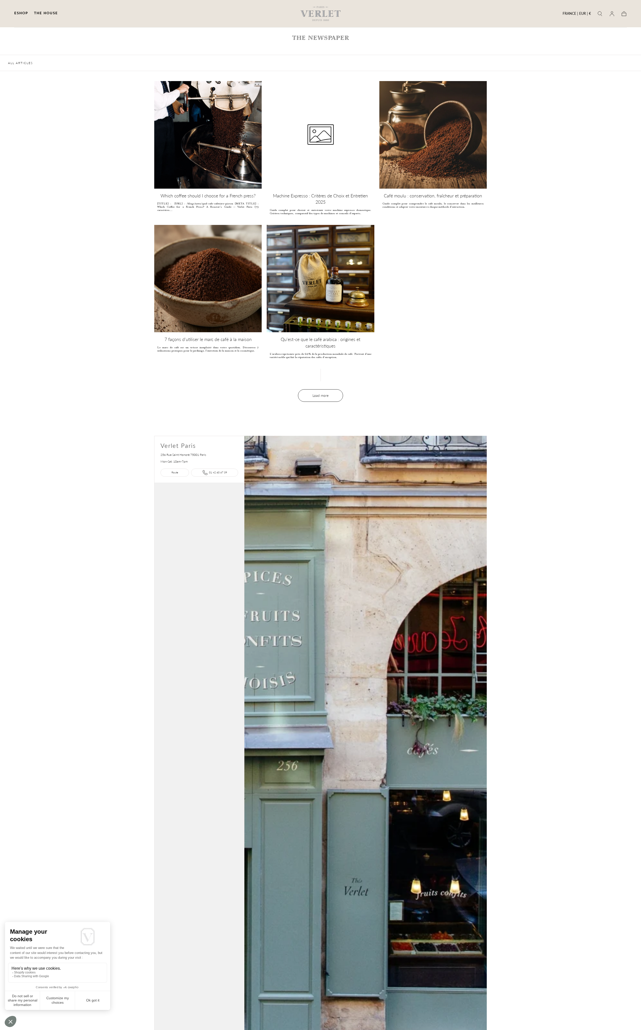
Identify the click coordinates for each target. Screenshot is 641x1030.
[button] (577, 14)
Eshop (21, 13)
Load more (320, 395)
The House (46, 13)
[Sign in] (612, 14)
